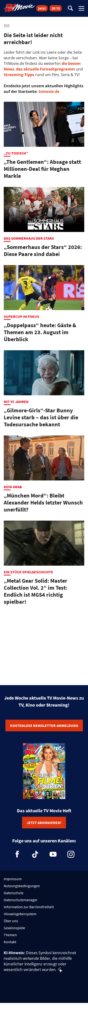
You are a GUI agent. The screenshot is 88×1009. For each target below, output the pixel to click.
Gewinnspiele (14, 927)
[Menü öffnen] (81, 8)
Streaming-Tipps (19, 74)
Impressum (13, 878)
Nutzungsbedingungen (22, 885)
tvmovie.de (48, 91)
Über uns (11, 920)
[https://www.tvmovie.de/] (19, 8)
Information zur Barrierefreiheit (29, 906)
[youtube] (53, 854)
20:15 (55, 8)
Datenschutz (13, 892)
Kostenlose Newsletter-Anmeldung (44, 725)
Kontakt (10, 941)
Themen (10, 934)
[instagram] (71, 854)
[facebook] (17, 854)
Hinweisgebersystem (20, 913)
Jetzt (42, 8)
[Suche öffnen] (70, 8)
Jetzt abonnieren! (44, 822)
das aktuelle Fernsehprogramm (45, 69)
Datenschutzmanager (21, 899)
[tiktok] (35, 854)
